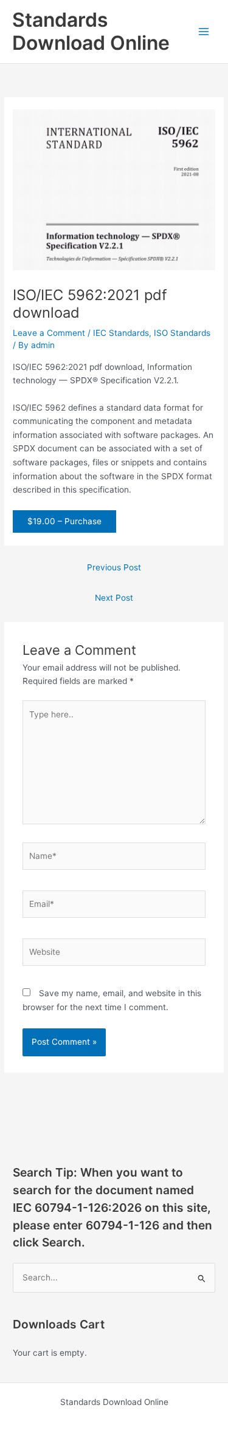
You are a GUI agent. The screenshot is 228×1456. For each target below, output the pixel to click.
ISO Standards (182, 333)
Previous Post (114, 567)
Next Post (114, 598)
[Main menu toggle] (204, 31)
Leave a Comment (49, 333)
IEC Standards (121, 333)
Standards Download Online (91, 31)
